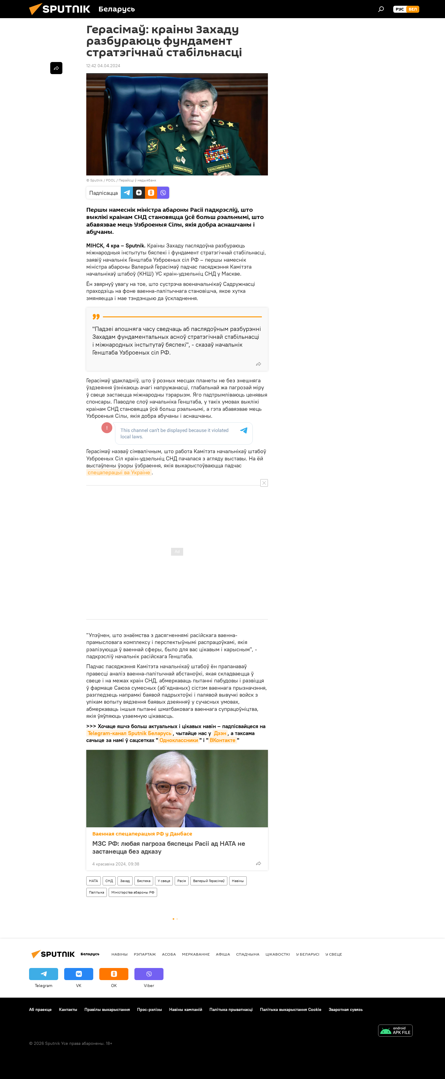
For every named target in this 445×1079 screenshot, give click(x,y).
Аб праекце (40, 1009)
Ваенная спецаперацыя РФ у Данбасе (142, 834)
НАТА (93, 880)
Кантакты (68, 1009)
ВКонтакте (223, 740)
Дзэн (220, 733)
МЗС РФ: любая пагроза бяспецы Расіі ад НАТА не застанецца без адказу (168, 847)
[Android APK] (395, 1031)
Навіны (238, 880)
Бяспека (143, 880)
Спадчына (247, 954)
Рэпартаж (145, 954)
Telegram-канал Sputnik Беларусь (129, 733)
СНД (109, 880)
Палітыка (96, 892)
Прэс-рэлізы (149, 1009)
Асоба (169, 954)
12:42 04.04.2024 (103, 65)
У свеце (164, 880)
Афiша (223, 954)
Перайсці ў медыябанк (137, 180)
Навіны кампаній (185, 1009)
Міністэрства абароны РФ (132, 892)
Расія (181, 880)
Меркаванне (196, 954)
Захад (125, 880)
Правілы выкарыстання (107, 1009)
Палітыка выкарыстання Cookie (290, 1009)
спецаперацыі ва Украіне (119, 472)
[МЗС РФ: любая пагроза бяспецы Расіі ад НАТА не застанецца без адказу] (177, 788)
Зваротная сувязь (346, 1009)
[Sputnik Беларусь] (62, 16)
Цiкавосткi (277, 954)
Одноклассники (179, 740)
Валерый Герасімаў (209, 880)
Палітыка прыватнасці (231, 1009)
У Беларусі (307, 954)
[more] (258, 364)
